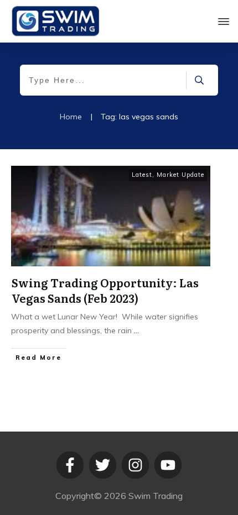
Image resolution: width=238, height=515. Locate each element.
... (136, 330)
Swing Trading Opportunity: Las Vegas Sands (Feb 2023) (105, 290)
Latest (142, 174)
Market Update (180, 174)
